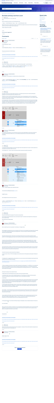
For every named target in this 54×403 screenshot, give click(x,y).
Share (3, 30)
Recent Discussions (42, 17)
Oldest (5, 38)
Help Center (8, 0)
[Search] (44, 3)
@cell (11, 47)
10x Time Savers (20, 56)
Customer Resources (42, 18)
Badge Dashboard (42, 19)
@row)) (14, 190)
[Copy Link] (15, 18)
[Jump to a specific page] (37, 38)
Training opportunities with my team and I (8, 58)
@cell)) (23, 47)
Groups (41, 20)
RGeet (5, 17)
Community (3, 0)
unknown (14, 18)
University (11, 0)
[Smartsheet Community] (7, 2)
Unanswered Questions (46, 21)
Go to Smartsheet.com (49, 0)
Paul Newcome (6, 40)
